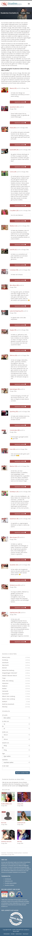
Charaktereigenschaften (11, 883)
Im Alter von (5, 721)
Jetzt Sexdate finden (23, 772)
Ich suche (4, 715)
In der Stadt (5, 766)
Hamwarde (16, 691)
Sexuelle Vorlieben (9, 885)
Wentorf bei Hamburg (16, 670)
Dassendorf (16, 694)
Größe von (5, 732)
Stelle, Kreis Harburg (16, 681)
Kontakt (13, 934)
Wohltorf (16, 701)
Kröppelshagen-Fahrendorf (16, 673)
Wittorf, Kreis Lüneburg (16, 696)
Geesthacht (16, 662)
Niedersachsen (18, 853)
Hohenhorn (16, 683)
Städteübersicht (9, 881)
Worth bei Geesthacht (16, 704)
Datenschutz (19, 934)
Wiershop (16, 707)
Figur (3, 753)
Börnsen (16, 668)
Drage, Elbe (25, 88)
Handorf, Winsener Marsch (16, 675)
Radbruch (16, 686)
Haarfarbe (5, 759)
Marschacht (16, 665)
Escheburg (16, 660)
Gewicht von (5, 743)
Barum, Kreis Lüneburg (16, 699)
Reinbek (16, 688)
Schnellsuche (8, 879)
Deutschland (10, 853)
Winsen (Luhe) (16, 657)
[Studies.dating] (11, 4)
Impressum (25, 934)
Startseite (3, 853)
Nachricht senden (20, 102)
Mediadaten (7, 934)
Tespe (16, 678)
